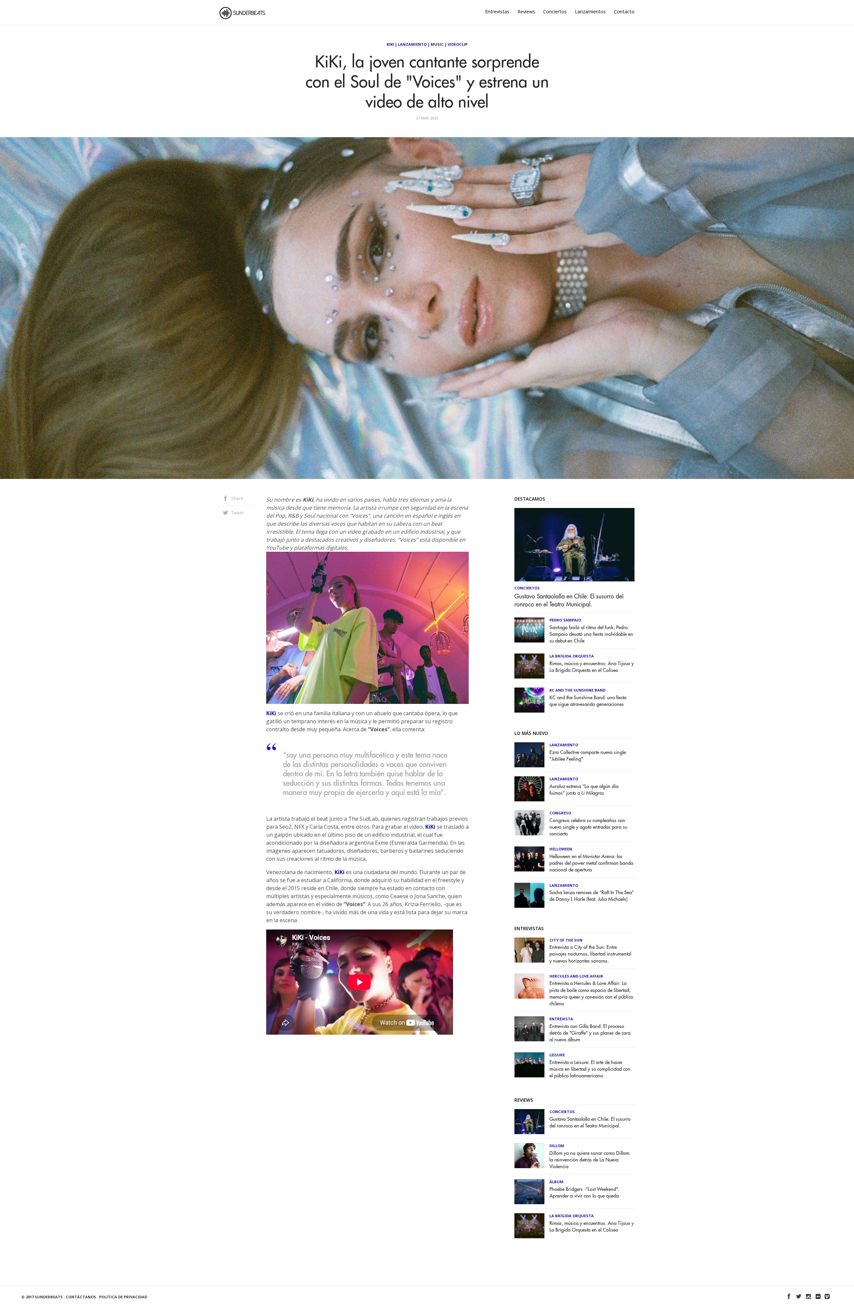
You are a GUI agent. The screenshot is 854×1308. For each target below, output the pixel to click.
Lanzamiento (412, 44)
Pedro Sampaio (565, 619)
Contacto (624, 11)
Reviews (526, 11)
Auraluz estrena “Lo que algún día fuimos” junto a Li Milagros (583, 790)
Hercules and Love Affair (576, 976)
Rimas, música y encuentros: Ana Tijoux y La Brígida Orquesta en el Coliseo (591, 667)
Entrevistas (497, 11)
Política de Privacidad (123, 1296)
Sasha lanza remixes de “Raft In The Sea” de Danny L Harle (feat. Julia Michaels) (591, 896)
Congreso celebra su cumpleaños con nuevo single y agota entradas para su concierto (588, 827)
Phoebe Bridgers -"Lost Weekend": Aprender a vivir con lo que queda (584, 1193)
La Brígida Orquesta (571, 656)
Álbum (556, 1181)
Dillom (556, 1145)
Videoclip (457, 44)
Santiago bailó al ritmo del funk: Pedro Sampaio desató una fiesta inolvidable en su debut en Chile (591, 634)
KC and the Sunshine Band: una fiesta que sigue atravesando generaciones (587, 701)
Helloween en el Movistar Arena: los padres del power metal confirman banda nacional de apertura (591, 863)
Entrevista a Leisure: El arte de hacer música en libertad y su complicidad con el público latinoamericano (589, 1069)
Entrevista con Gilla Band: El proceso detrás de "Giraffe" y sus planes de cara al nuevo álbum (589, 1033)
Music (437, 44)
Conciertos (555, 11)
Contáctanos (81, 1296)
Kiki (390, 44)
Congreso (560, 812)
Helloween (560, 848)
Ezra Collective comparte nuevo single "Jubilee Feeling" (587, 756)
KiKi (271, 713)
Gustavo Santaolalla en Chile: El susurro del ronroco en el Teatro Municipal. (568, 600)
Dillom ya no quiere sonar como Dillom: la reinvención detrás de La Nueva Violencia (589, 1160)
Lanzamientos (590, 11)
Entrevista (561, 1018)
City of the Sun (565, 940)
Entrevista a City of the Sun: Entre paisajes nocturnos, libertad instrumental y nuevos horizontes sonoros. (590, 954)
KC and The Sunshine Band (577, 690)
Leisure (557, 1054)
